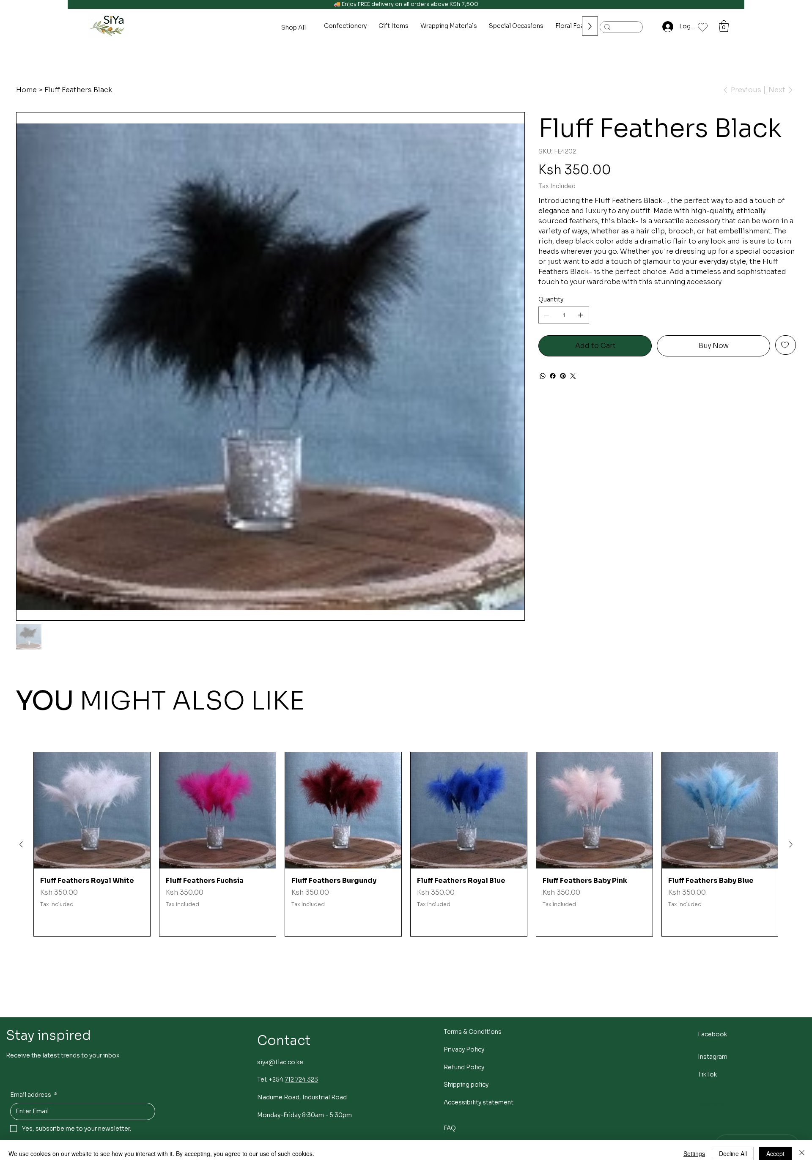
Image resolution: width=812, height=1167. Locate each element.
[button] (724, 26)
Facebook (712, 1034)
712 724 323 (301, 1079)
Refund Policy (464, 1067)
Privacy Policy (464, 1049)
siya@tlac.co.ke (280, 1062)
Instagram (712, 1056)
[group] (406, 844)
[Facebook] (553, 376)
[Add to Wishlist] (785, 345)
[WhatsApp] (542, 376)
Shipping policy (466, 1084)
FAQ (450, 1128)
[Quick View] (92, 810)
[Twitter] (573, 376)
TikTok (707, 1074)
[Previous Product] (21, 844)
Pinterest (711, 1104)
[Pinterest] (563, 376)
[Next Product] (791, 844)
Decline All (733, 1153)
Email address (34, 1095)
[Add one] (580, 315)
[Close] (802, 1153)
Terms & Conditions (473, 1032)
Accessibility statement (478, 1102)
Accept (775, 1153)
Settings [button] (694, 1153)
